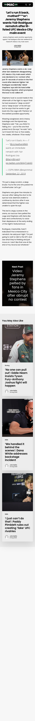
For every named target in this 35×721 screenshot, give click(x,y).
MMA (6, 440)
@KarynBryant (13, 159)
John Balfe (17, 45)
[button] (30, 5)
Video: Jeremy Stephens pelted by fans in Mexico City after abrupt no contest (17, 283)
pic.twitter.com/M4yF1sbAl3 (19, 162)
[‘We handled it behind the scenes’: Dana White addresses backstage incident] (17, 434)
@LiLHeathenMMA (19, 144)
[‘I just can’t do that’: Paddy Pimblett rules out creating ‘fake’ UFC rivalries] (17, 507)
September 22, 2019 (16, 173)
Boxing (7, 365)
